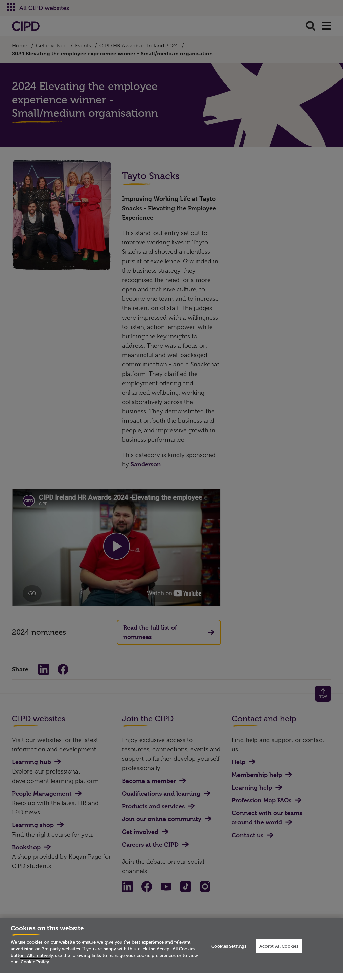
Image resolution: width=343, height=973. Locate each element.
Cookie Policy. (35, 961)
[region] (171, 945)
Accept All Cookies (278, 945)
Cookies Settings (228, 945)
